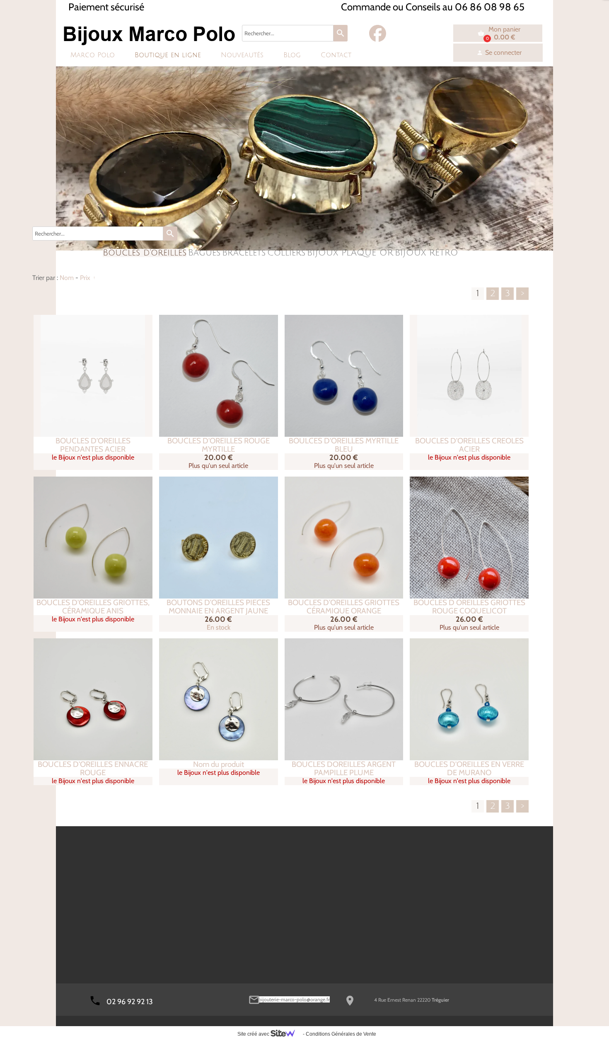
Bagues (204, 253)
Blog (292, 55)
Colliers (286, 253)
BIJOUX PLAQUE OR (350, 253)
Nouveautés (242, 55)
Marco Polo (92, 55)
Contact (336, 55)
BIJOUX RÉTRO (426, 253)
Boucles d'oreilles (144, 253)
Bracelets (244, 253)
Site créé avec (254, 1034)
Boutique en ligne (168, 55)
